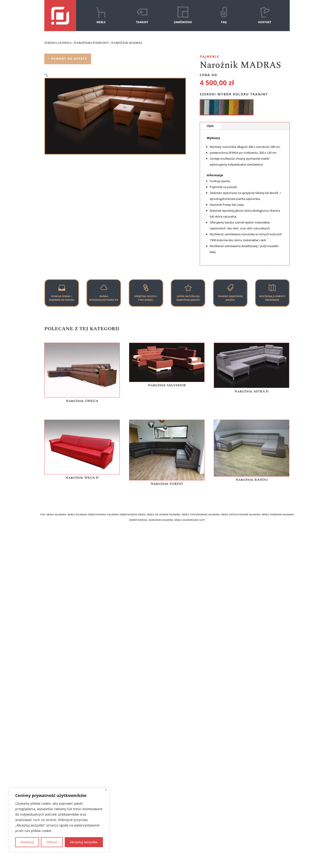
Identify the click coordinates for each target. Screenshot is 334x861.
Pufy (177, 565)
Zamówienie (56, 572)
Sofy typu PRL (120, 572)
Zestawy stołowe (186, 572)
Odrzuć (51, 842)
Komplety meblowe (188, 553)
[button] (46, 75)
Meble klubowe (248, 559)
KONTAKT (264, 22)
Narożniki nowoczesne (127, 559)
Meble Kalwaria (249, 553)
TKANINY (142, 22)
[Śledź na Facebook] (159, 812)
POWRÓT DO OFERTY (69, 59)
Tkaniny (53, 565)
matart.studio (293, 840)
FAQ (224, 22)
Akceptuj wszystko (83, 842)
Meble (51, 559)
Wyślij (145, 698)
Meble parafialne (250, 565)
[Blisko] (106, 790)
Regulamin (55, 585)
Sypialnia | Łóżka (123, 585)
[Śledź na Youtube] (175, 812)
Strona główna (58, 43)
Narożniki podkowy (124, 553)
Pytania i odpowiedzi (62, 578)
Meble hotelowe (186, 578)
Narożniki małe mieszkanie (130, 565)
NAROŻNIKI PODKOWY (91, 43)
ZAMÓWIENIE (183, 22)
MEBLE (101, 22)
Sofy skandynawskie (125, 578)
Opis (210, 126)
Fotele (178, 559)
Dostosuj (27, 842)
